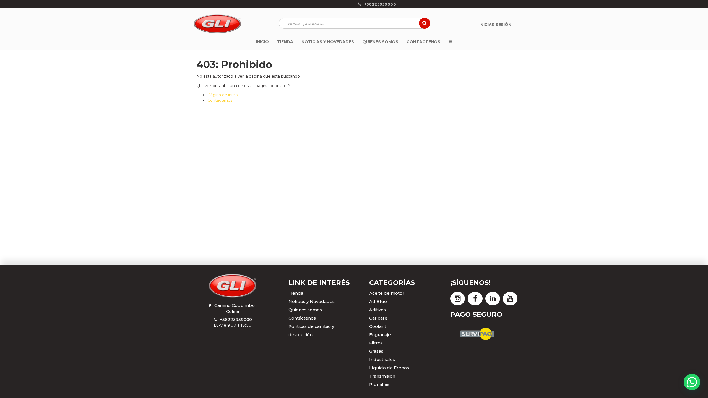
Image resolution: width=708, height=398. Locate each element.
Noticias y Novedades (311, 301)
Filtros (376, 342)
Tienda (295, 293)
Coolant (377, 326)
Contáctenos (219, 100)
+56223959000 (236, 319)
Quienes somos (305, 309)
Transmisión (382, 376)
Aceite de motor (386, 293)
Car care (378, 318)
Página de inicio (222, 94)
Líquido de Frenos (389, 367)
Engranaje (380, 334)
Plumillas (379, 384)
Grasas (376, 351)
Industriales (382, 359)
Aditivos (377, 309)
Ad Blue (378, 301)
